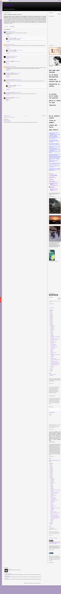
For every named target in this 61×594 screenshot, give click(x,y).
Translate (55, 529)
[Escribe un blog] (11, 26)
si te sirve (51, 179)
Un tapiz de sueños (52, 345)
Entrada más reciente (7, 115)
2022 (50, 315)
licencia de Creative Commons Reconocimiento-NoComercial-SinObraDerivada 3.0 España (54, 543)
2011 (50, 524)
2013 (50, 368)
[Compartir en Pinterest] (13, 26)
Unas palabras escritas (53, 344)
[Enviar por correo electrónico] (10, 26)
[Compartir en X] (12, 26)
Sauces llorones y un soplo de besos (55, 336)
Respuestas (8, 36)
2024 (50, 313)
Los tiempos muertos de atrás (54, 518)
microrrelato (51, 375)
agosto (51, 330)
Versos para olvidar (52, 187)
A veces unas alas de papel (54, 361)
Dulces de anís (52, 502)
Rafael (7, 31)
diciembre (52, 325)
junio (51, 332)
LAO (6, 44)
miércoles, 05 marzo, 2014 (11, 31)
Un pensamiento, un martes (54, 346)
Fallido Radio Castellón (53, 374)
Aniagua (9, 5)
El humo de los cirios (53, 352)
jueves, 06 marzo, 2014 (18, 79)
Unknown (7, 66)
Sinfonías (51, 357)
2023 (50, 314)
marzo (51, 335)
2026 (50, 311)
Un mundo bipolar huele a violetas (54, 362)
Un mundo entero (52, 501)
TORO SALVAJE (8, 56)
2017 (50, 321)
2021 (50, 470)
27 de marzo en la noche (53, 493)
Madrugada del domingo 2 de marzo (55, 363)
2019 (50, 319)
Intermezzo (51, 351)
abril (51, 334)
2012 (50, 523)
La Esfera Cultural (52, 181)
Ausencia (51, 503)
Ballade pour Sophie (7, 120)
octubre (52, 481)
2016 (50, 322)
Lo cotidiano (6, 578)
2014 (50, 324)
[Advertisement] (54, 277)
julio (51, 331)
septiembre (52, 482)
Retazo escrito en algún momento (54, 492)
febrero (52, 366)
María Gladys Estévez (11, 38)
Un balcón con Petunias (53, 358)
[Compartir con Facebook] (12, 26)
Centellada (51, 353)
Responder (7, 41)
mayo (51, 333)
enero (51, 367)
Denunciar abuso (52, 412)
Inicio (25, 115)
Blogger (39, 583)
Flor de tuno (52, 343)
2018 (50, 320)
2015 (50, 323)
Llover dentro (52, 356)
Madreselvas (52, 341)
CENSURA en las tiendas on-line (54, 190)
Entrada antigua (44, 115)
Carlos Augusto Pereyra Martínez (10, 79)
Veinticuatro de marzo (53, 342)
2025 (50, 312)
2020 (50, 471)
